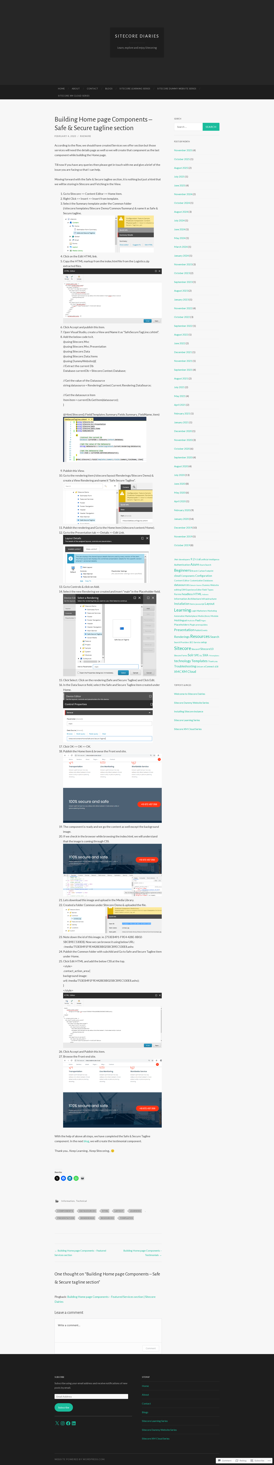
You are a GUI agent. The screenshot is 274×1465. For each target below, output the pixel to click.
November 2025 (183, 150)
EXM (184, 589)
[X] (57, 1423)
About (76, 88)
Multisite (191, 621)
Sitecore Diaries (137, 36)
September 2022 (183, 325)
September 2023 (183, 281)
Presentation (65, 1218)
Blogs (109, 88)
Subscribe (59, 1377)
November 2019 (183, 536)
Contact (92, 88)
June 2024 (179, 229)
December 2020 (183, 430)
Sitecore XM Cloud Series (74, 95)
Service (197, 642)
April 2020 (180, 501)
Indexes (205, 594)
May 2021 (179, 395)
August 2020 (181, 466)
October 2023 (182, 272)
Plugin (192, 624)
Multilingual (180, 620)
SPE (196, 655)
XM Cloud (189, 671)
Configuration (203, 575)
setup (204, 642)
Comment (151, 1348)
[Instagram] (62, 1423)
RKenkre (85, 136)
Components (65, 1211)
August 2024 (181, 211)
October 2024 (182, 202)
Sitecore (182, 648)
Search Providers (181, 642)
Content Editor (181, 580)
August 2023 (181, 290)
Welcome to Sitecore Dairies (189, 693)
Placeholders (181, 624)
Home (61, 88)
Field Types (207, 589)
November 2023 (183, 264)
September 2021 (183, 369)
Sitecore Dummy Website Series (176, 88)
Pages (203, 621)
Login (194, 611)
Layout (119, 1211)
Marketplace (191, 616)
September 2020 (183, 457)
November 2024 (183, 194)
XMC (177, 671)
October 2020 (182, 448)
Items (192, 604)
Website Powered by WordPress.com (79, 1459)
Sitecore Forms (180, 655)
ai (199, 559)
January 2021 (181, 422)
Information (68, 1201)
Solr (191, 655)
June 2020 (179, 483)
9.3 (196, 559)
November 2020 (183, 439)
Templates (126, 1218)
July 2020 (179, 474)
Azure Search (205, 565)
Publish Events (201, 630)
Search (214, 637)
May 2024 (179, 237)
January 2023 (181, 299)
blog (86, 1141)
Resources (107, 1218)
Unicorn (199, 666)
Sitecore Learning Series (135, 88)
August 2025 (181, 167)
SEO (191, 642)
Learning (135, 1211)
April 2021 (180, 404)
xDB (216, 666)
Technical (81, 1201)
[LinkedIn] (73, 1423)
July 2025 (179, 176)
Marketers (202, 610)
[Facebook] (68, 1423)
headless (187, 594)
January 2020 (181, 518)
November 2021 (183, 360)
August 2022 (181, 334)
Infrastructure (208, 598)
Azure (194, 564)
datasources (87, 1211)
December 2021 (183, 352)
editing (177, 589)
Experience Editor (194, 589)
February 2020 (182, 510)
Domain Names (196, 585)
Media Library (204, 616)
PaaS (198, 620)
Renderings (87, 1218)
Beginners (182, 570)
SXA (205, 655)
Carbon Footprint (205, 571)
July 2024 (179, 220)
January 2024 (181, 255)
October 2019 (182, 545)
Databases (208, 580)
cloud (177, 575)
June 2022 (179, 343)
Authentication (182, 564)
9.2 (193, 559)
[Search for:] (196, 127)
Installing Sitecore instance (188, 711)
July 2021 (179, 387)
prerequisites (202, 624)
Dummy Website (210, 585)
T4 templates (214, 656)
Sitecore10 (206, 649)
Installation (181, 603)
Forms (177, 594)
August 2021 (181, 378)
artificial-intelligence (210, 559)
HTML (105, 1211)
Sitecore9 (196, 649)
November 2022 (183, 308)
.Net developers (182, 559)
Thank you (213, 661)
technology (182, 661)
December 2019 (183, 527)
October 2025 (182, 159)
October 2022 (182, 316)
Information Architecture (187, 598)
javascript (200, 604)
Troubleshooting (185, 666)
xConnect (209, 666)
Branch (194, 571)
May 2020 (179, 492)
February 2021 (182, 413)
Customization (196, 580)
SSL (200, 656)
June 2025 (179, 185)
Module (214, 616)
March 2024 (181, 246)
